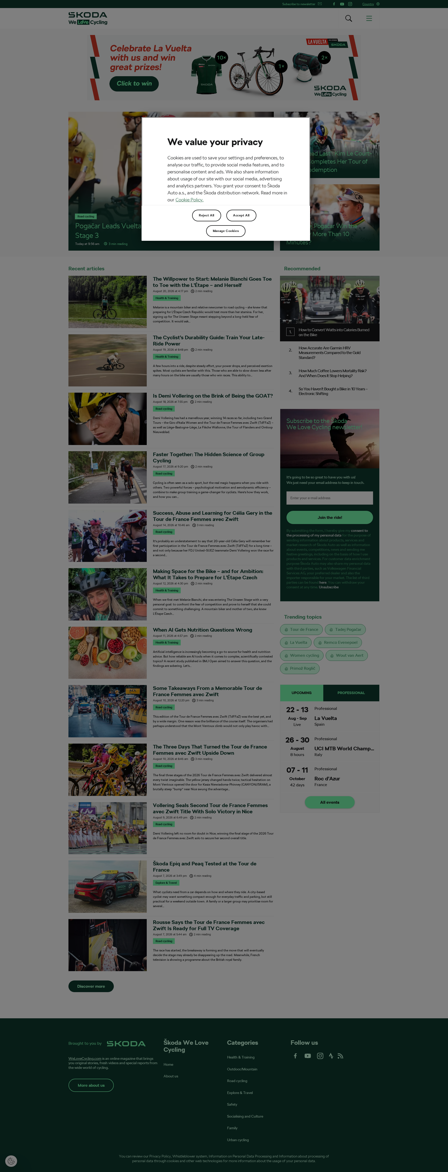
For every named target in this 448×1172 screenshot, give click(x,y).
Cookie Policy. (190, 199)
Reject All (206, 215)
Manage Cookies (226, 231)
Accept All (241, 215)
